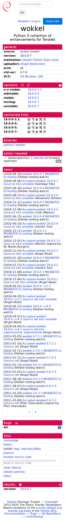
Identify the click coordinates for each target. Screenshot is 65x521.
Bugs (33, 513)
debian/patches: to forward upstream (32, 160)
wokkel (24, 51)
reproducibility (31, 448)
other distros (12, 467)
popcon (9, 452)
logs (16, 448)
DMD (55, 60)
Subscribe (52, 21)
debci (7, 476)
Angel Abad (29, 64)
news (8, 169)
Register (23, 21)
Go (22, 12)
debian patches (14, 471)
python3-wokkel (14, 144)
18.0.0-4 (33, 93)
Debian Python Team (37, 60)
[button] (5, 158)
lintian (8, 444)
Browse (31, 76)
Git (22, 76)
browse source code (18, 457)
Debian (12, 502)
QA (40, 76)
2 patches (37, 158)
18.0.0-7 (33, 102)
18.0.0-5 (33, 97)
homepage (11, 440)
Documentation (15, 513)
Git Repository (51, 513)
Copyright (51, 502)
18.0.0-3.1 (35, 89)
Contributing (34, 516)
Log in (36, 21)
